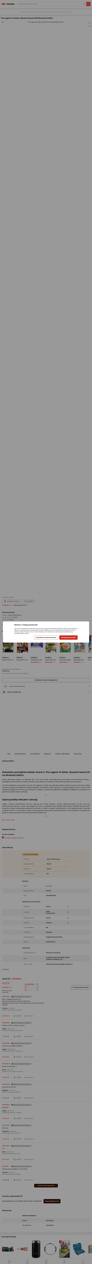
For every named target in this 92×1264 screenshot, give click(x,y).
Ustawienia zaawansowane (46, 637)
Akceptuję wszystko (68, 637)
